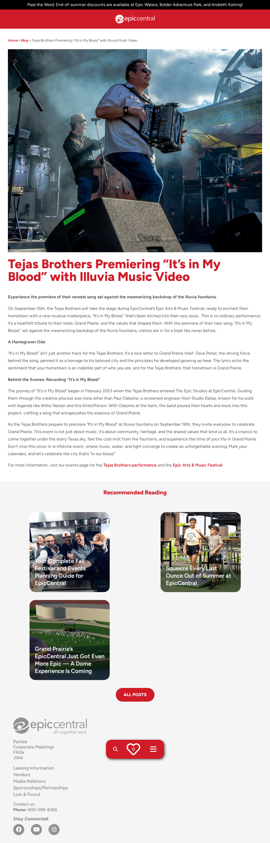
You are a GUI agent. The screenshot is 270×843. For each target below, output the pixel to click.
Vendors (21, 774)
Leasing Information (33, 768)
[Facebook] (18, 829)
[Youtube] (36, 829)
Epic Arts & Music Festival (197, 465)
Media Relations (29, 781)
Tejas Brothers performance (130, 465)
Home (13, 40)
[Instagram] (54, 829)
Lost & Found (26, 794)
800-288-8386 (35, 809)
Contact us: (24, 804)
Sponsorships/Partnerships (40, 787)
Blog (24, 40)
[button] (115, 749)
